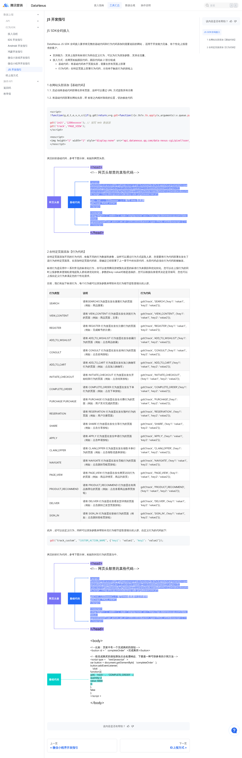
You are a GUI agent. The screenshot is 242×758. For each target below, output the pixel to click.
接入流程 (13, 33)
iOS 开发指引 (15, 39)
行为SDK (11, 27)
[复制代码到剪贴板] (185, 112)
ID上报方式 (12, 75)
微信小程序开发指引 (19, 63)
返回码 (7, 87)
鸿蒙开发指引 (15, 51)
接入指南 (99, 5)
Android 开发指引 (18, 45)
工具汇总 (115, 5)
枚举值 (7, 93)
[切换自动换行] (179, 112)
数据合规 (130, 5)
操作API (8, 81)
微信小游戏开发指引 (19, 57)
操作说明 (146, 5)
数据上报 (8, 14)
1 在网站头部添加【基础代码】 (221, 39)
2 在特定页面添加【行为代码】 (221, 47)
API (8, 21)
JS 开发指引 (14, 69)
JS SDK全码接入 (212, 32)
